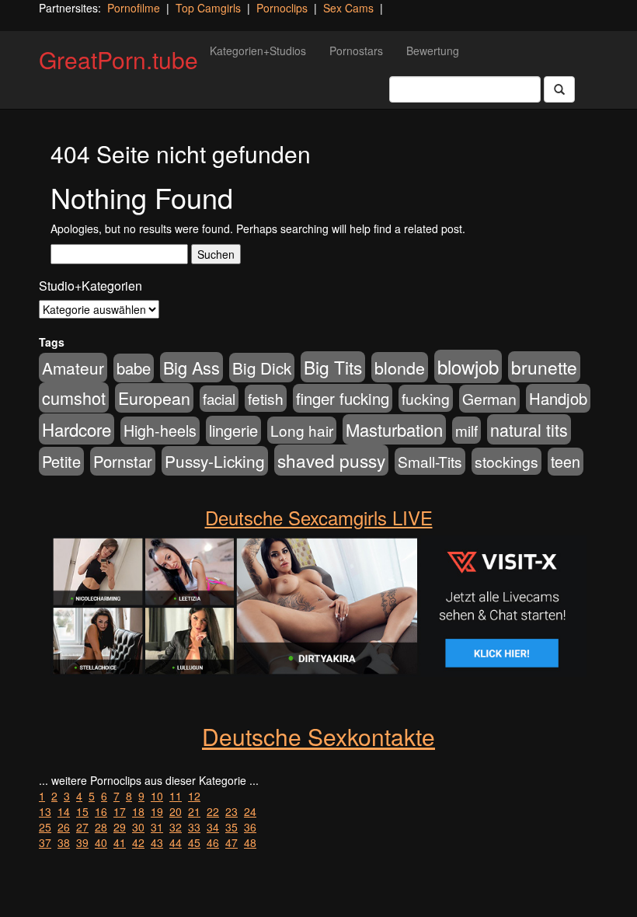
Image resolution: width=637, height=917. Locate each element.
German (489, 399)
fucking (426, 398)
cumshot (74, 397)
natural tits (529, 429)
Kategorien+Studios (258, 50)
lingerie (233, 430)
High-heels (160, 430)
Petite (61, 461)
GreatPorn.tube (118, 59)
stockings (506, 461)
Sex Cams (348, 8)
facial (219, 399)
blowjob (468, 366)
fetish (266, 398)
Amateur (73, 367)
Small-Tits (430, 461)
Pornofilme (133, 8)
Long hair (301, 430)
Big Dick (261, 367)
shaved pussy (331, 460)
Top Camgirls (208, 8)
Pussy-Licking (215, 460)
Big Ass (191, 367)
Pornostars (356, 50)
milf (466, 430)
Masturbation (394, 429)
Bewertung (432, 50)
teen (565, 461)
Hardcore (76, 429)
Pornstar (122, 461)
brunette (544, 366)
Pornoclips (282, 8)
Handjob (558, 398)
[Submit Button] (559, 89)
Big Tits (333, 366)
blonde (399, 367)
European (154, 398)
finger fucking (342, 398)
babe (134, 368)
